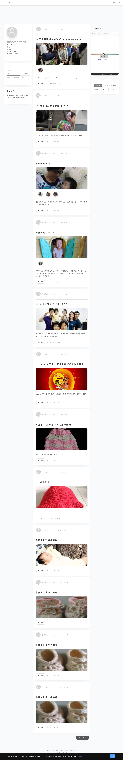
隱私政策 (81, 756)
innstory (7, 2)
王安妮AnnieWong (49, 29)
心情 (112, 89)
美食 (105, 85)
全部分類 (97, 85)
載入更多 (82, 738)
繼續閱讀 (40, 83)
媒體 (105, 89)
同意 (112, 756)
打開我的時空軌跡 (106, 74)
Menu (120, 2)
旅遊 (113, 85)
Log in (114, 2)
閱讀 (97, 89)
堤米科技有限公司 (61, 752)
